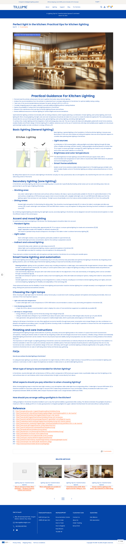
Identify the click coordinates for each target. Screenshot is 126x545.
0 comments (24, 27)
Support (62, 7)
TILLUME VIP (59, 532)
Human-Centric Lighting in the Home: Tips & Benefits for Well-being (101, 487)
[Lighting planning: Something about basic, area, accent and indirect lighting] (71, 499)
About (47, 7)
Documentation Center (63, 517)
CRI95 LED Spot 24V (44, 520)
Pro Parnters (76, 7)
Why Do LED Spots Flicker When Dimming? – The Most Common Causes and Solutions (24, 488)
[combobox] (5, 542)
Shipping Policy (27, 543)
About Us (75, 520)
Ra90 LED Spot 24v (44, 517)
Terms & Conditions (39, 543)
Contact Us (76, 517)
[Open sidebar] (2, 275)
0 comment (75, 13)
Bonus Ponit (76, 526)
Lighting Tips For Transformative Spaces (60, 13)
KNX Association (94, 520)
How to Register (60, 526)
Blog (69, 7)
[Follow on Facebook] (13, 530)
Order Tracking (77, 523)
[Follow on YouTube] (17, 530)
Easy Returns (59, 529)
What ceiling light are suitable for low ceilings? (50, 487)
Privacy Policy (17, 543)
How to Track (60, 523)
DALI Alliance (93, 517)
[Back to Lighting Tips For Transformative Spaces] (63, 499)
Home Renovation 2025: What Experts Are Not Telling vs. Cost (76, 487)
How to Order (60, 520)
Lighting (54, 7)
